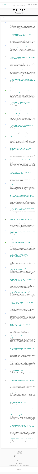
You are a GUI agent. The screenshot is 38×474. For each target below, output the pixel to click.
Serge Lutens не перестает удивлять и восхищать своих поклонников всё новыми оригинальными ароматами (22, 426)
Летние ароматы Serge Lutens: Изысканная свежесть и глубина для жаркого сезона (20, 149)
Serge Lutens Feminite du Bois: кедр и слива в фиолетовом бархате (21, 46)
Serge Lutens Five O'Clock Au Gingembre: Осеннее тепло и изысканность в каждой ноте (21, 126)
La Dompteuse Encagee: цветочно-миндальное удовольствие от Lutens (21, 303)
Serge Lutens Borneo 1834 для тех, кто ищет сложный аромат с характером (20, 35)
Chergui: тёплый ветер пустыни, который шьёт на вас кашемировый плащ (22, 58)
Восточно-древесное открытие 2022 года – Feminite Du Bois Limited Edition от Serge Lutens (22, 291)
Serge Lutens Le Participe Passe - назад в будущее (22, 380)
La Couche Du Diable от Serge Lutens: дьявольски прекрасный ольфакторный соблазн (21, 336)
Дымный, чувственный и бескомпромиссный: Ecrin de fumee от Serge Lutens (22, 231)
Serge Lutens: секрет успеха (16, 360)
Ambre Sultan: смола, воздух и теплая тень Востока (22, 69)
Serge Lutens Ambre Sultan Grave (18, 314)
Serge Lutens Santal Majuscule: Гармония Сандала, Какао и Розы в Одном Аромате (22, 208)
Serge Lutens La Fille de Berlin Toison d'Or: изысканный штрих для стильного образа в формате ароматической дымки (20, 255)
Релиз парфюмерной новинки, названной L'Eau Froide (21, 438)
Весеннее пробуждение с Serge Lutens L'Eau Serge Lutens (22, 160)
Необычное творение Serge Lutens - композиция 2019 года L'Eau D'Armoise (22, 349)
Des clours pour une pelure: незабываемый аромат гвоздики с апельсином (22, 325)
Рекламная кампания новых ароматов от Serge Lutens (21, 220)
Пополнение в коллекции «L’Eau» (18, 402)
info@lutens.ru (5, 4)
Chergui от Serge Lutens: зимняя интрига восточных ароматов (22, 184)
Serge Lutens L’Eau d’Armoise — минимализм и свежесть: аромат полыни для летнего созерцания (22, 80)
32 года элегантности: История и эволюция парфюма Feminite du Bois (20, 173)
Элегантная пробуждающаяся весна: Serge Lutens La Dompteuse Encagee (22, 91)
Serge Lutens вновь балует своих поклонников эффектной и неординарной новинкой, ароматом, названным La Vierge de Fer (22, 414)
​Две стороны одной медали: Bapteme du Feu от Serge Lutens (21, 391)
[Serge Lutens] (19, 10)
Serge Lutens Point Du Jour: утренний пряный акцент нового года (21, 114)
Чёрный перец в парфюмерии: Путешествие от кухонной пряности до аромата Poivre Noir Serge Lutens (22, 196)
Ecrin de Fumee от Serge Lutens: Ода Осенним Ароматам (21, 137)
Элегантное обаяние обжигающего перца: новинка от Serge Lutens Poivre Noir (22, 268)
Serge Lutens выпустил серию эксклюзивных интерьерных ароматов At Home (21, 243)
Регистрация (35, 4)
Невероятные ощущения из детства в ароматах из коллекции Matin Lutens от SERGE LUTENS (22, 280)
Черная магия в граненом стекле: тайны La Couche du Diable (22, 23)
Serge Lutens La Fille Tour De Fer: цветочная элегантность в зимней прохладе (20, 103)
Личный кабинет (30, 4)
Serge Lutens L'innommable (16, 370)
